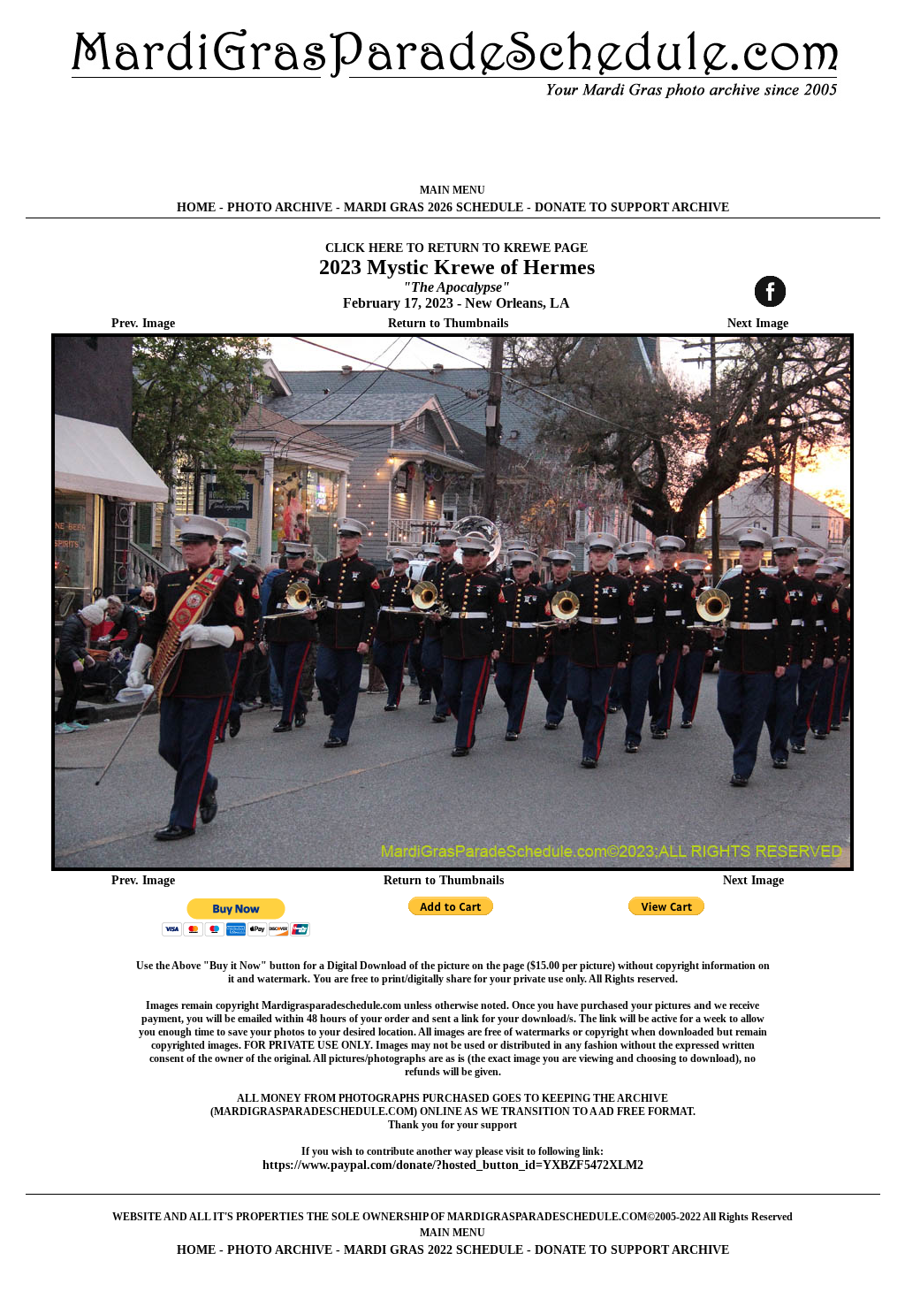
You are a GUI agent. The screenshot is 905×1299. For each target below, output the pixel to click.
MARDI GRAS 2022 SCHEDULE (433, 1250)
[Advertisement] (452, 141)
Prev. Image (143, 323)
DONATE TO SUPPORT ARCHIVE (632, 207)
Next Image (757, 323)
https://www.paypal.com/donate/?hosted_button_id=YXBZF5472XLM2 (452, 1165)
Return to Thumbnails (448, 323)
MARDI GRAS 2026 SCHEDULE (433, 207)
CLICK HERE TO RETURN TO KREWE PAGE (456, 248)
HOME (196, 207)
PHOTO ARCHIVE (279, 207)
